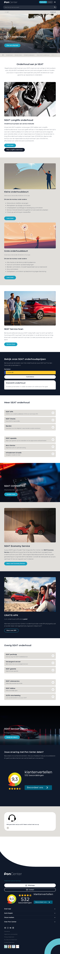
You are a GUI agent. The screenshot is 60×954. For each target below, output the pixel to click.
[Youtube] (10, 928)
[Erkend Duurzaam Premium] (5, 946)
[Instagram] (8, 928)
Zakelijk (50, 2)
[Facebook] (5, 928)
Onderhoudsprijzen (29, 55)
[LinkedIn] (13, 928)
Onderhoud (9, 55)
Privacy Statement (9, 937)
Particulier (43, 2)
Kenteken (7, 369)
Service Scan (18, 55)
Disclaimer (7, 931)
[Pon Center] (10, 2)
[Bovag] (9, 946)
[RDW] (17, 946)
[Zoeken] (55, 7)
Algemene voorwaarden (11, 934)
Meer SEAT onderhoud (43, 55)
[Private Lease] (13, 946)
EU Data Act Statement (10, 939)
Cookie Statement (9, 942)
